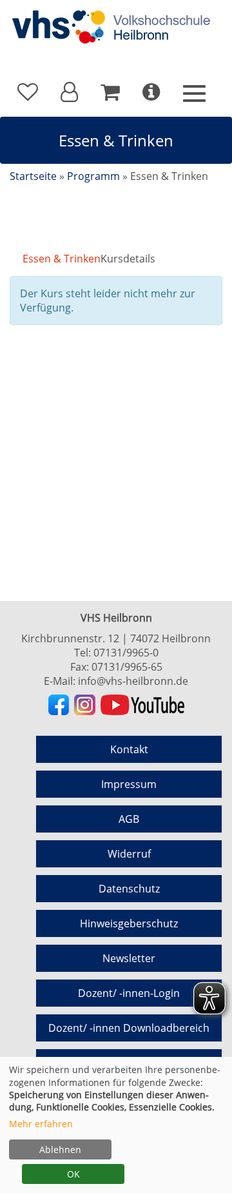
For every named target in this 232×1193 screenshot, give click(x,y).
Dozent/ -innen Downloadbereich (128, 1028)
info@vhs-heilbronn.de (133, 681)
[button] (69, 92)
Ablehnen (60, 1149)
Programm (93, 176)
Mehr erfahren (41, 1124)
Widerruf (129, 854)
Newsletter (128, 958)
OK (73, 1174)
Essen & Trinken (62, 258)
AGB (129, 819)
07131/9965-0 (126, 653)
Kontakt (129, 749)
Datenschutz (129, 889)
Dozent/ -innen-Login (129, 993)
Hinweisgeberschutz (129, 923)
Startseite (33, 176)
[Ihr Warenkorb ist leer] (110, 92)
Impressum (129, 784)
